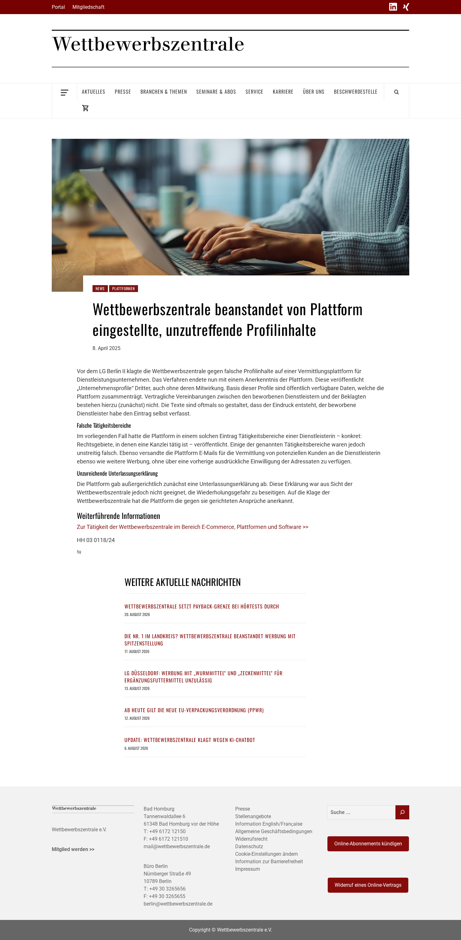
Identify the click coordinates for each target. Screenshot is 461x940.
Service (254, 91)
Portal (58, 7)
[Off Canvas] (64, 92)
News (100, 288)
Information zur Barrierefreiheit (269, 861)
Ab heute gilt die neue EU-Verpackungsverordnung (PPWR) (194, 710)
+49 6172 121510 (168, 839)
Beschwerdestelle (356, 91)
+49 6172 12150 (167, 831)
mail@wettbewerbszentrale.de (177, 846)
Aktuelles (93, 91)
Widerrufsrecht (251, 839)
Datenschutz (249, 846)
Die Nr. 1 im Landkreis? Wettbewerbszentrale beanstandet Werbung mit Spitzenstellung (210, 639)
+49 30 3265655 (167, 896)
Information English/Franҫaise (268, 824)
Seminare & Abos (216, 91)
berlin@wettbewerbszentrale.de (178, 904)
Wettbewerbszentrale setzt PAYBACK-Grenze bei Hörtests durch (202, 606)
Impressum (247, 869)
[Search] (396, 92)
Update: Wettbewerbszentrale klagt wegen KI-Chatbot (190, 740)
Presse (123, 91)
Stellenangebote (253, 816)
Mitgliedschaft (88, 7)
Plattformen (123, 288)
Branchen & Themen (163, 91)
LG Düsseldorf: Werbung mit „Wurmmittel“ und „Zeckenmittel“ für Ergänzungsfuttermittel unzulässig (204, 676)
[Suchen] (402, 812)
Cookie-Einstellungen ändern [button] (266, 854)
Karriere (283, 91)
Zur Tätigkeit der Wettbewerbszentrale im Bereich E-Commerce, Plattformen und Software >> (192, 527)
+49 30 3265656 (167, 889)
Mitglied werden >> (73, 849)
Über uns (314, 91)
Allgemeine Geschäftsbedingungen (273, 831)
